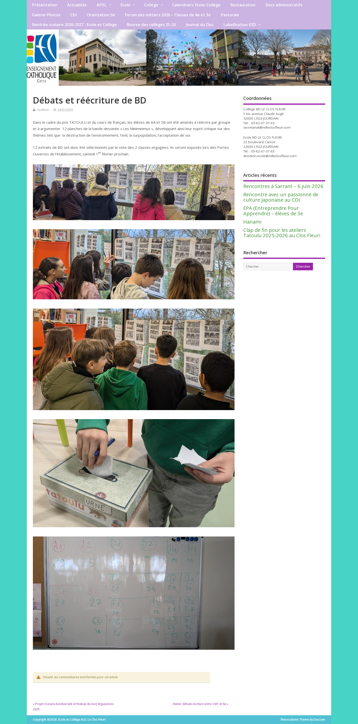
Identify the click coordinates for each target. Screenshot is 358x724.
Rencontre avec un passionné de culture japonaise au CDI (280, 197)
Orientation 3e (101, 15)
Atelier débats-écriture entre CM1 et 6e (199, 704)
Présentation (44, 5)
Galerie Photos (46, 15)
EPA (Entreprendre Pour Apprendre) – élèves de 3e (273, 211)
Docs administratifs (283, 5)
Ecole (125, 5)
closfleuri (43, 110)
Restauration (242, 5)
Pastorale (230, 15)
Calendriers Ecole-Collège (196, 5)
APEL (102, 5)
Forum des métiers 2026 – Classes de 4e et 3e (168, 15)
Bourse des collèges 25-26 (151, 24)
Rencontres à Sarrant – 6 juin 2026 (283, 186)
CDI (73, 15)
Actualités (77, 5)
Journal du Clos (200, 24)
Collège (151, 5)
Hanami (252, 221)
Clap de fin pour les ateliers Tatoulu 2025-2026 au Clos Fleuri (281, 232)
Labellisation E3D (239, 24)
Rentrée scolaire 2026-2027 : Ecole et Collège (74, 24)
